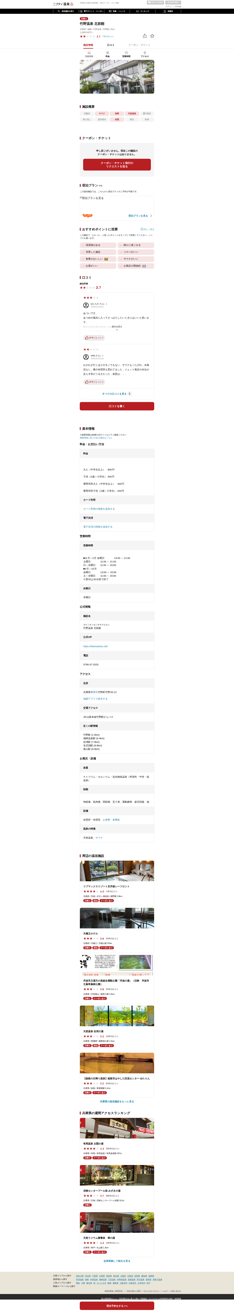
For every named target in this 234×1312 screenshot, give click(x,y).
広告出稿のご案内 (134, 1291)
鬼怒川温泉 (157, 1279)
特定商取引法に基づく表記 (129, 1299)
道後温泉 (131, 1279)
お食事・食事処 (111, 819)
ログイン (169, 6)
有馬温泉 (94, 1279)
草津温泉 (80, 1279)
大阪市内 (123, 1283)
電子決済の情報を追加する (98, 526)
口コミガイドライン (152, 1291)
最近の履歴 (173, 2)
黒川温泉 (140, 1279)
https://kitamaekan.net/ (95, 646)
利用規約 (143, 1299)
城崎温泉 (103, 1279)
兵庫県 (102, 1276)
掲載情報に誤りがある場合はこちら (96, 438)
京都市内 (132, 1283)
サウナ (99, 837)
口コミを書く (117, 406)
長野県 (137, 1276)
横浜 (78, 1283)
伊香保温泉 (121, 1279)
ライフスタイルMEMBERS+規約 (161, 1299)
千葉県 (95, 1276)
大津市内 (141, 1283)
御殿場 (115, 1283)
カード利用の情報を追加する (99, 509)
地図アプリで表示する (95, 698)
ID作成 (178, 6)
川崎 (83, 1283)
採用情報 (178, 1299)
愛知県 (144, 1276)
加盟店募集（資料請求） (114, 1291)
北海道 (130, 1276)
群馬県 (109, 1276)
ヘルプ (165, 1291)
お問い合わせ (175, 1291)
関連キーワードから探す (64, 1286)
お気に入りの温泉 (155, 2)
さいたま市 (101, 1283)
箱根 (87, 1279)
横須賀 (89, 1283)
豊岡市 (94, 692)
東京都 (116, 1276)
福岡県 (151, 1276)
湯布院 (148, 1279)
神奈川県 (80, 1276)
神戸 (148, 1283)
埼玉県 (88, 1276)
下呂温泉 (112, 1279)
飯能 (109, 1283)
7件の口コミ (108, 36)
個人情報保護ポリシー (109, 1299)
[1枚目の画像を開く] (117, 76)
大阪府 (123, 1276)
